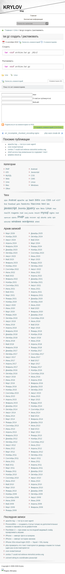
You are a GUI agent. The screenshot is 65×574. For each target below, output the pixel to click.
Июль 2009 (10, 501)
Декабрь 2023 (11, 250)
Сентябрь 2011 (12, 458)
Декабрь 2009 (37, 491)
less (43, 208)
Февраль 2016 (37, 383)
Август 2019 (11, 321)
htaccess (35, 204)
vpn (53, 217)
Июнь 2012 (10, 448)
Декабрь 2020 (37, 299)
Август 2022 (36, 269)
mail (21, 213)
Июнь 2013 (10, 429)
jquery (31, 208)
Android (34, 169)
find (5, 204)
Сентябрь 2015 (12, 393)
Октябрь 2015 (37, 390)
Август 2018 (36, 338)
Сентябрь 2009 (12, 497)
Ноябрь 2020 (11, 302)
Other (8, 189)
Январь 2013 (36, 435)
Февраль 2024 (12, 246)
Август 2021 (36, 285)
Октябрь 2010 (37, 474)
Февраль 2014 (37, 419)
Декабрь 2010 (37, 471)
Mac (7, 185)
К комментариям (50, 42)
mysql (44, 212)
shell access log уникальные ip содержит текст (27, 152)
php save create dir (52, 133)
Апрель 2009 (36, 504)
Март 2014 (10, 419)
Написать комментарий (31, 42)
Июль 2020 (35, 305)
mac (54, 209)
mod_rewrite (28, 213)
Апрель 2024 (11, 243)
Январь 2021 (11, 299)
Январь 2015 (36, 403)
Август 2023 (11, 256)
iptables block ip (14, 155)
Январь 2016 (11, 387)
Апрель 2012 (36, 448)
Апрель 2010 (36, 484)
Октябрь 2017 (11, 354)
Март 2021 (10, 295)
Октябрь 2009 (37, 494)
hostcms (25, 204)
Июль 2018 (10, 341)
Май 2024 (35, 240)
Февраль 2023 (12, 263)
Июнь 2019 (10, 325)
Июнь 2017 (10, 361)
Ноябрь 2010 (11, 474)
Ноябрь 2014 (36, 406)
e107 (58, 200)
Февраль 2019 (12, 331)
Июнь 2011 (35, 461)
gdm (18, 204)
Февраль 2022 (12, 279)
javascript (10, 208)
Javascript (35, 172)
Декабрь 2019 (37, 315)
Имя (34, 95)
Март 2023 (35, 259)
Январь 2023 (36, 263)
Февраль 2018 (12, 347)
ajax (6, 200)
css (48, 199)
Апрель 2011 (36, 465)
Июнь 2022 (35, 272)
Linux (16, 75)
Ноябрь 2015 (11, 390)
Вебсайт (36, 102)
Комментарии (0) (55, 81)
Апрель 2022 (36, 276)
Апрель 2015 (11, 400)
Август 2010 (36, 478)
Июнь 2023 (35, 256)
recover (33, 217)
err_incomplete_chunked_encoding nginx (22, 133)
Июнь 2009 (35, 501)
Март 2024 (35, 243)
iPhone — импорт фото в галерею (20, 536)
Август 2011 (36, 458)
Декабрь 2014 (11, 406)
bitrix (37, 200)
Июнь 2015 (35, 396)
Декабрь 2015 (37, 387)
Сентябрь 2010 (12, 478)
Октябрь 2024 (37, 237)
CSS (33, 176)
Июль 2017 (35, 357)
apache (20, 200)
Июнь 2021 (35, 289)
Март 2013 (35, 432)
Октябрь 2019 (11, 318)
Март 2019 (35, 328)
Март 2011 (10, 468)
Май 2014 (35, 416)
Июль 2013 (35, 426)
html (43, 204)
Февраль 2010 (37, 488)
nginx (52, 213)
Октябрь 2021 (37, 282)
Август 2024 (11, 240)
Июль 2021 (10, 289)
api (26, 200)
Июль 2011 (10, 461)
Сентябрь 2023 (37, 253)
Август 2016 (11, 377)
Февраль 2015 (12, 403)
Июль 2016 (35, 377)
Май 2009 (10, 504)
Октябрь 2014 (11, 409)
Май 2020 (35, 308)
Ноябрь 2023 (36, 250)
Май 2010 (10, 484)
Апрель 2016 (36, 380)
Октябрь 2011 (36, 455)
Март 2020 (10, 312)
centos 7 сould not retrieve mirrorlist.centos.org (27, 149)
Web (7, 179)
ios (48, 204)
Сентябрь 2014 (37, 409)
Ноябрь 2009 (11, 494)
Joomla (22, 208)
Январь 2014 (11, 422)
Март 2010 (10, 488)
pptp (27, 217)
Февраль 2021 (37, 295)
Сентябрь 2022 (12, 269)
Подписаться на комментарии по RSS (19, 124)
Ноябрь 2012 (36, 439)
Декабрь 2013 (37, 422)
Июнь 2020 (10, 308)
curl (53, 200)
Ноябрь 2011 (11, 455)
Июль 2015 (10, 396)
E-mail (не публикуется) (42, 98)
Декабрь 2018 (11, 334)
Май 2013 (35, 429)
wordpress (28, 221)
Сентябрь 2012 (37, 442)
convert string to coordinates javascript (21, 558)
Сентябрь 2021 (12, 285)
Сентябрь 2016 (37, 374)
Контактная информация (33, 19)
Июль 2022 (10, 272)
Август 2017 (11, 357)
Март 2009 (10, 507)
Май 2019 (35, 325)
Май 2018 (10, 344)
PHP (7, 169)
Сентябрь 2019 (37, 318)
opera (14, 217)
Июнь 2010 (35, 481)
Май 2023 (10, 259)
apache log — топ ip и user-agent (22, 144)
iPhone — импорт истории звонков (20, 539)
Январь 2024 (36, 246)
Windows (34, 185)
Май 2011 (10, 465)
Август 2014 (11, 413)
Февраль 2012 (37, 452)
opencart (7, 217)
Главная (33, 15)
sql (38, 217)
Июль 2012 (35, 445)
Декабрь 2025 (37, 233)
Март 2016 (10, 383)
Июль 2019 (35, 321)
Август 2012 (11, 445)
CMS (33, 179)
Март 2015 (35, 400)
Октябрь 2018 (11, 338)
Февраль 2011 (37, 468)
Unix (16, 30)
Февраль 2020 (37, 312)
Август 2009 (36, 497)
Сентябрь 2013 (12, 426)
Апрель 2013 (11, 432)
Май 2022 (10, 276)
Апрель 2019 (11, 328)
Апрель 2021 (36, 292)
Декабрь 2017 (11, 351)
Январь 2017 (36, 367)
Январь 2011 (11, 471)
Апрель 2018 (36, 344)
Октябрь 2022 (37, 266)
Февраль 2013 (12, 435)
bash (31, 200)
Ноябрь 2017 (36, 351)
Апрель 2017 (11, 364)
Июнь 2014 (10, 416)
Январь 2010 (11, 491)
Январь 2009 (11, 510)
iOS (7, 172)
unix (49, 217)
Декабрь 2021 (37, 279)
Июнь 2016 (10, 380)
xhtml (37, 222)
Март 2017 (35, 364)
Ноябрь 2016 (36, 370)
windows (16, 221)
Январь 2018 (36, 347)
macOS (7, 213)
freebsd (11, 204)
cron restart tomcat (15, 147)
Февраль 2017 (12, 367)
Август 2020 (11, 305)
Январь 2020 (11, 315)
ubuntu (43, 217)
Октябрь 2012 (11, 442)
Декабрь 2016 (11, 370)
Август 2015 (36, 393)
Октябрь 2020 (37, 302)
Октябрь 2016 (11, 374)
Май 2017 (35, 361)
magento (15, 213)
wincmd (7, 222)
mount (37, 213)
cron (43, 200)
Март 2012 (10, 452)
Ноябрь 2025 (11, 237)
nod (57, 213)
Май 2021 (10, 292)
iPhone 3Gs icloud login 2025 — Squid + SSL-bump (27, 542)
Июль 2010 (10, 481)
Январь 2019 (36, 331)
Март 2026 (10, 233)
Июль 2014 (35, 413)
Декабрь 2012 (11, 439)
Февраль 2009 (37, 507)
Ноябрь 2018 (36, 334)
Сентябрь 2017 (37, 354)
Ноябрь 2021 (11, 282)
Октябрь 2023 (11, 253)
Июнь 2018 (35, 341)
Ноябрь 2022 (11, 266)
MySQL (9, 176)
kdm (37, 208)
